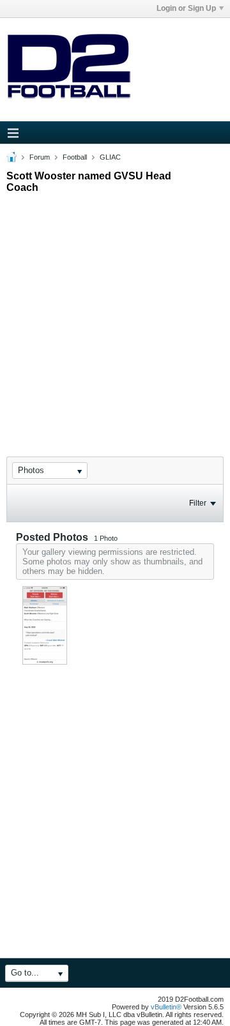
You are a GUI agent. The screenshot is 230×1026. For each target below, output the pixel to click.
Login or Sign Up (186, 8)
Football (75, 157)
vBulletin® (166, 1007)
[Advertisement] (115, 313)
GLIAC (110, 157)
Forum (39, 157)
